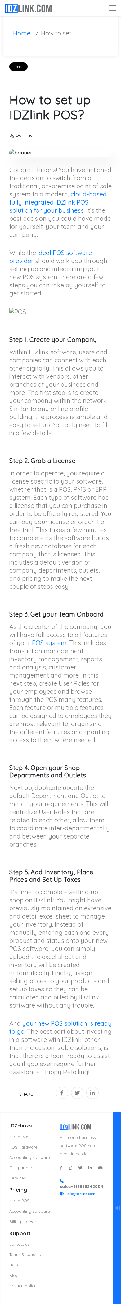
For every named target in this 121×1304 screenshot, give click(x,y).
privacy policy (23, 1285)
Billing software (24, 1221)
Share (26, 1094)
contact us (19, 1244)
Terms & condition (26, 1254)
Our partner (20, 1167)
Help (13, 1264)
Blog (14, 1275)
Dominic (24, 135)
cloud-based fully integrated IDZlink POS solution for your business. (58, 202)
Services (17, 1177)
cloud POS (19, 1136)
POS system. (50, 643)
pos (18, 66)
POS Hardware (23, 1147)
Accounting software (29, 1157)
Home (21, 33)
